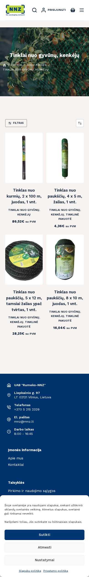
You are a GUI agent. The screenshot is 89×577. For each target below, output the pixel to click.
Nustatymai (44, 560)
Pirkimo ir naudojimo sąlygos (31, 491)
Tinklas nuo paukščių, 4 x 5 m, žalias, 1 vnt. (65, 196)
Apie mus (15, 458)
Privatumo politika (55, 570)
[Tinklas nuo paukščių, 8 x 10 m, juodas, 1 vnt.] (65, 260)
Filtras (18, 123)
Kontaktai (16, 465)
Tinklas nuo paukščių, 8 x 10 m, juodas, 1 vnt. (65, 298)
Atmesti (44, 547)
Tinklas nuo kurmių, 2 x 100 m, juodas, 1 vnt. (24, 196)
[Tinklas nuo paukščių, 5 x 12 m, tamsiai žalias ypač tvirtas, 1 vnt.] (24, 260)
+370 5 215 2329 (26, 409)
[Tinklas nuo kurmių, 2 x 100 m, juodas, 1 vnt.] (24, 158)
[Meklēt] (34, 10)
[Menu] (82, 10)
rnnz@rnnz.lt (24, 421)
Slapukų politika (30, 570)
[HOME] (4, 65)
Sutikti (44, 535)
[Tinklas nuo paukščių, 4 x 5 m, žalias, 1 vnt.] (65, 158)
